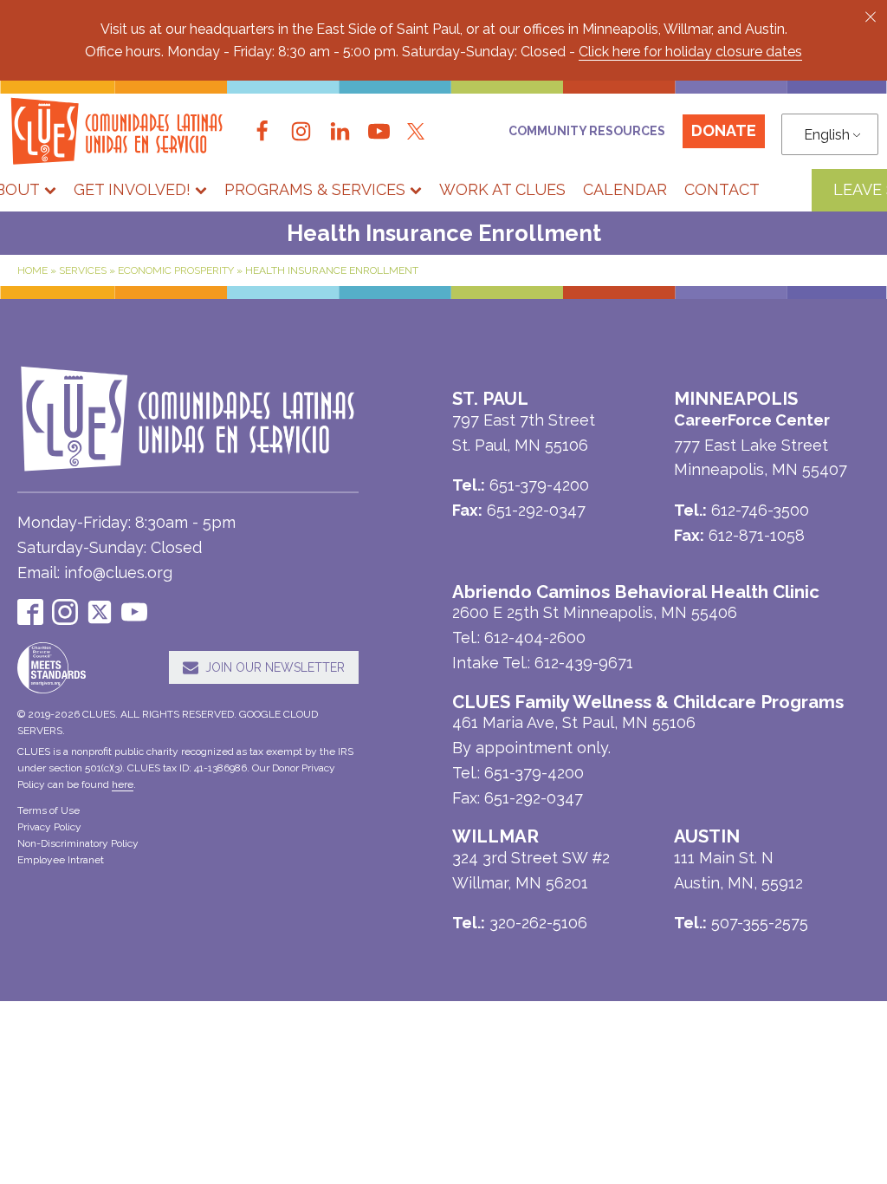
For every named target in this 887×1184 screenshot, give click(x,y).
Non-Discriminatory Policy (78, 843)
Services (83, 270)
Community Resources (586, 131)
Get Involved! (132, 189)
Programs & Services (314, 189)
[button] (870, 16)
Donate (723, 130)
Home (32, 270)
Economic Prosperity (176, 270)
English (827, 135)
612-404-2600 (535, 637)
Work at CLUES (502, 189)
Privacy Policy (49, 827)
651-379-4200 (534, 773)
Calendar (625, 189)
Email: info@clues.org (94, 572)
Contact (722, 189)
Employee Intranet (60, 860)
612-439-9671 (583, 663)
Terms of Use (48, 810)
